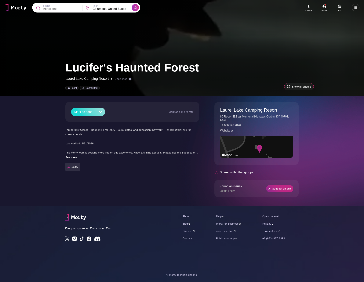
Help (219, 216)
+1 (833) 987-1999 (273, 238)
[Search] (135, 7)
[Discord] (97, 239)
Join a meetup (224, 231)
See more (71, 157)
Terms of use (270, 231)
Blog (185, 223)
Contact (187, 238)
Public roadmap (225, 238)
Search (46, 6)
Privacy (266, 223)
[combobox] (112, 9)
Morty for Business (227, 223)
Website (225, 130)
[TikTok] (82, 239)
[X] (67, 239)
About (186, 216)
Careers (187, 231)
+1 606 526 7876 (230, 125)
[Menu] (355, 7)
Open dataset (270, 216)
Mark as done (83, 112)
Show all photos (301, 86)
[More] (100, 112)
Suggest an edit (281, 188)
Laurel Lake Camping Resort (87, 79)
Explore (308, 11)
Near (95, 6)
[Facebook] (89, 239)
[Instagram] (74, 239)
